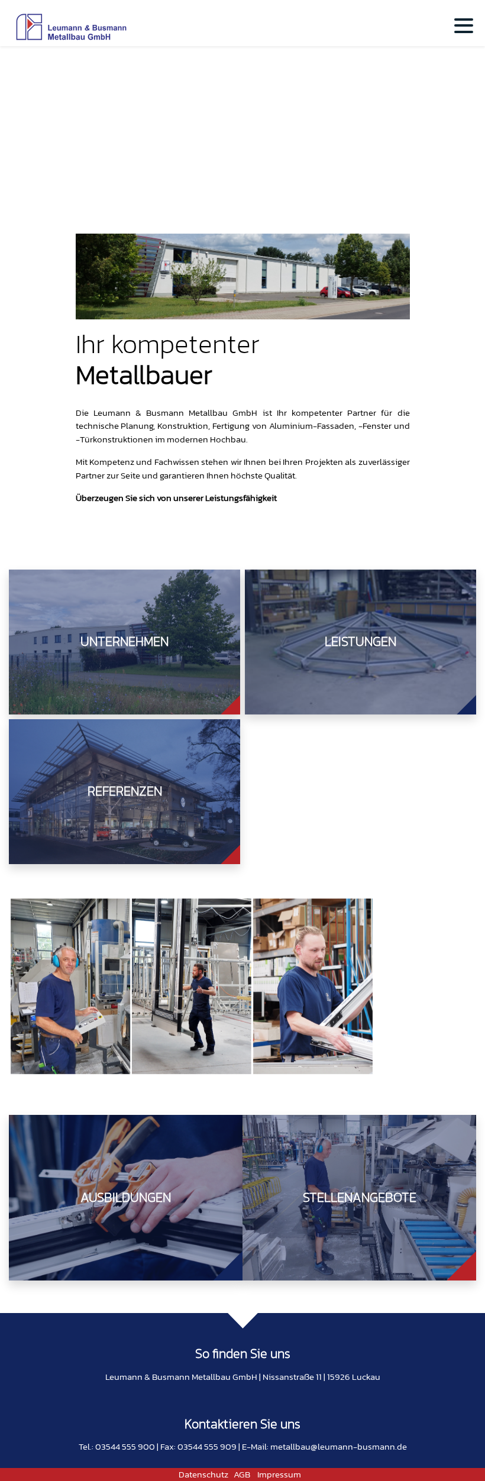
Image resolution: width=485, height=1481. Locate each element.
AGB (242, 1474)
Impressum (279, 1474)
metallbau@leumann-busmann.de (338, 1446)
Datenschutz (203, 1474)
